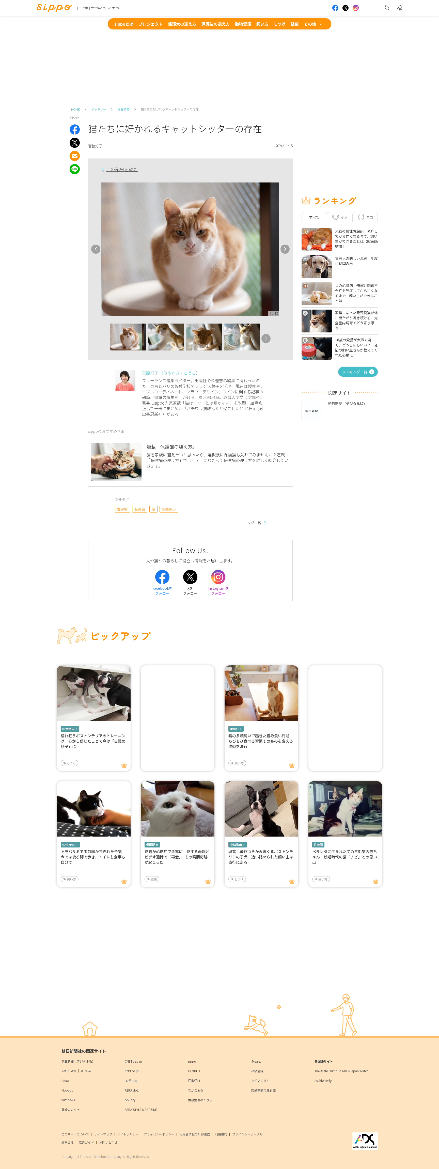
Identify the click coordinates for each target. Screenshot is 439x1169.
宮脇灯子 (236, 729)
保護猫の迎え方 (215, 24)
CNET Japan (133, 1061)
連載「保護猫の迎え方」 (172, 446)
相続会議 (257, 1071)
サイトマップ (103, 1134)
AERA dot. (132, 1090)
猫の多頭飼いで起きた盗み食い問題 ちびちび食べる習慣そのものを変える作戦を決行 (260, 741)
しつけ (280, 24)
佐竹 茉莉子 (70, 844)
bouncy (130, 1100)
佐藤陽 (318, 844)
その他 (310, 24)
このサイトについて (75, 1134)
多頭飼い (169, 509)
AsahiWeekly (323, 1080)
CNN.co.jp (132, 1071)
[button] (105, 338)
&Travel (86, 1071)
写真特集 (123, 109)
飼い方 (262, 24)
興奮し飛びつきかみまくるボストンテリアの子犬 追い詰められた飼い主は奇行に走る (260, 857)
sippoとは (123, 24)
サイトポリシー (128, 1134)
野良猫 (122, 509)
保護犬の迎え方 (182, 24)
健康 (295, 24)
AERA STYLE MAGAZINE (141, 1109)
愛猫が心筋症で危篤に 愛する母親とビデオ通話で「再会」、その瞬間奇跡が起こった (177, 857)
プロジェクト (150, 24)
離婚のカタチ (70, 1109)
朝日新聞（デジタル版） (78, 1061)
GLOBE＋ (194, 1071)
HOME (75, 109)
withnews (68, 1100)
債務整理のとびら (200, 1100)
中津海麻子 (69, 729)
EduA (65, 1080)
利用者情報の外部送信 (194, 1134)
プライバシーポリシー (159, 1134)
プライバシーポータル (247, 1134)
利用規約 (221, 1134)
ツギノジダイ (260, 1080)
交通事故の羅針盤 (263, 1090)
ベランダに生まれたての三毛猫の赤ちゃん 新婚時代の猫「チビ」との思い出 (344, 857)
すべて (314, 217)
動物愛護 (243, 24)
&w (73, 1071)
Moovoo (67, 1090)
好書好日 (194, 1080)
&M (63, 1071)
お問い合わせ (108, 1142)
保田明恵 (152, 844)
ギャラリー (98, 109)
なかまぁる (195, 1090)
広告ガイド (86, 1142)
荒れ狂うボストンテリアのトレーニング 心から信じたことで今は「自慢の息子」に (93, 741)
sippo (192, 1061)
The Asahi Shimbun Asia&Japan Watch (341, 1071)
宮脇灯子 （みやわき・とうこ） (171, 373)
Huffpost (131, 1080)
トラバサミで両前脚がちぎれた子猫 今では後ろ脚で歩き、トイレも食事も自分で (93, 857)
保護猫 (139, 509)
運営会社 (67, 1142)
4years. (256, 1061)
